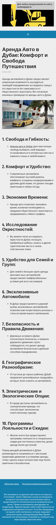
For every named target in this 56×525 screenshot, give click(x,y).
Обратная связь (11, 484)
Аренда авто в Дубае (21, 146)
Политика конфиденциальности (37, 484)
